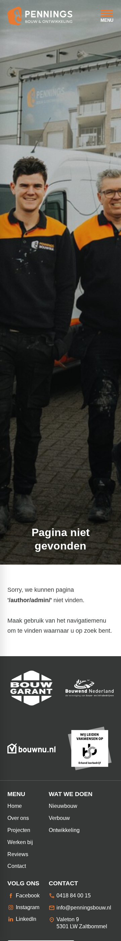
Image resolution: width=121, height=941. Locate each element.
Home (14, 806)
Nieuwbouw (63, 806)
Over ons (18, 818)
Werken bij (20, 842)
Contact (16, 866)
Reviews (17, 854)
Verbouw (59, 818)
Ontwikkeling (64, 830)
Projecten (18, 830)
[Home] (39, 16)
